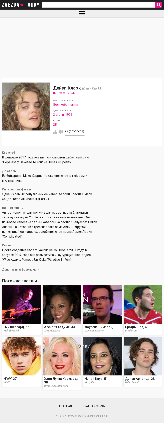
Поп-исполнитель (64, 93)
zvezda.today (75, 416)
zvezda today (21, 4)
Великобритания (65, 104)
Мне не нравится (60, 132)
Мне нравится (55, 132)
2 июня (58, 114)
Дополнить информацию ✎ (21, 269)
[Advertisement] (82, 48)
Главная (65, 406)
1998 (68, 114)
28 (55, 124)
